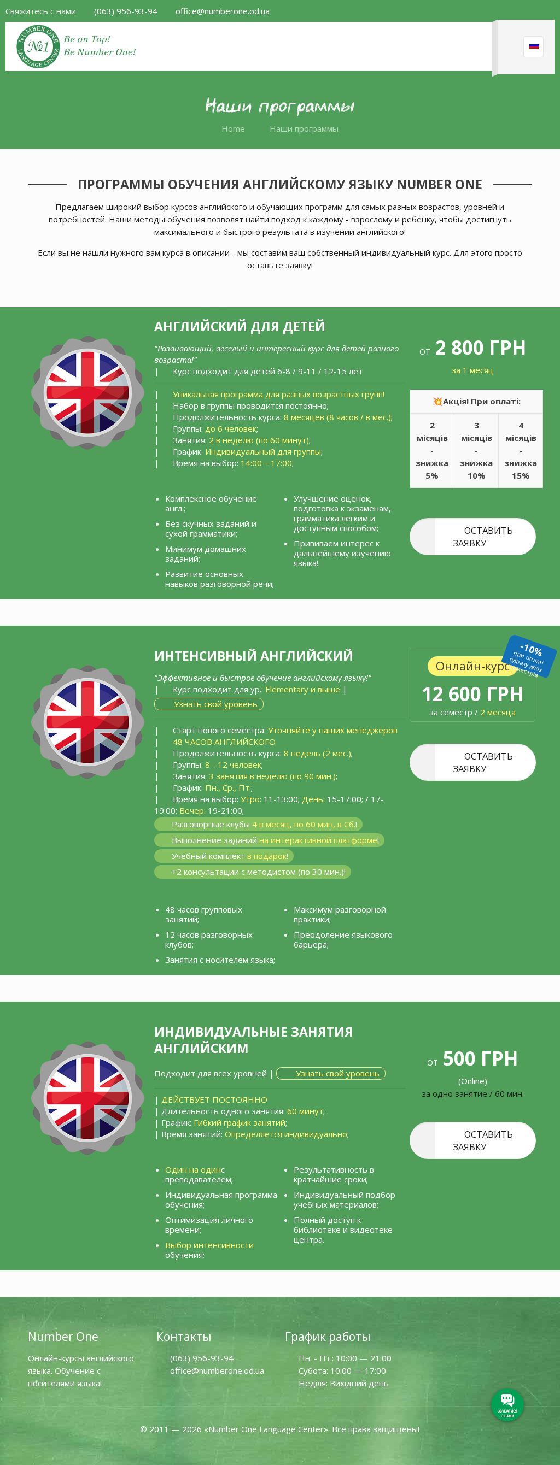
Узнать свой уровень (215, 703)
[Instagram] (301, 1447)
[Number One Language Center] (77, 46)
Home (233, 128)
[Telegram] (321, 1447)
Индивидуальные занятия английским (253, 1040)
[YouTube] (280, 1447)
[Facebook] (239, 1447)
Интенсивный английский (255, 655)
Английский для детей (241, 326)
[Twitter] (260, 1447)
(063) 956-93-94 (126, 10)
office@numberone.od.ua (223, 10)
